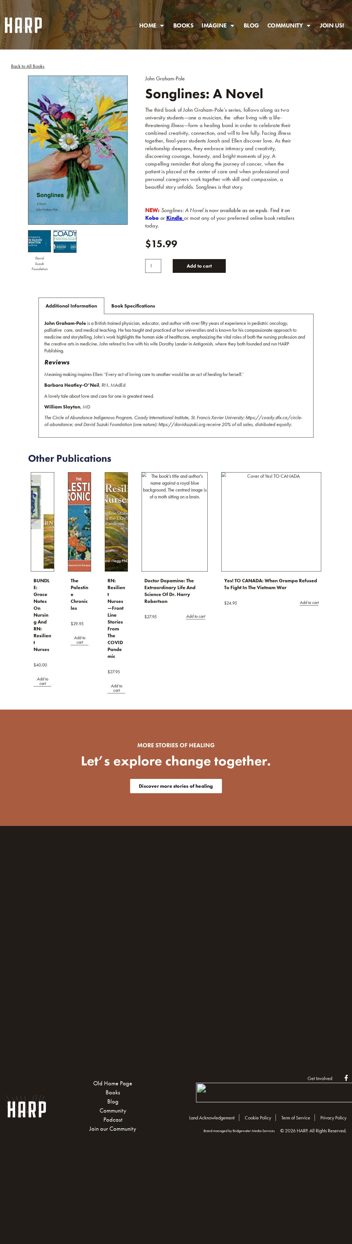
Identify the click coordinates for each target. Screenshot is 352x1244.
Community (285, 25)
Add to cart (199, 266)
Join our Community (112, 1129)
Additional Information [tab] (71, 306)
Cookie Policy (258, 1117)
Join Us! (332, 25)
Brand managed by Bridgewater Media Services (239, 1130)
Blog (251, 25)
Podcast (112, 1120)
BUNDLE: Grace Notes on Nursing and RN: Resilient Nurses (42, 614)
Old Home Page (112, 1083)
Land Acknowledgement (212, 1117)
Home (147, 25)
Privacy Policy (333, 1117)
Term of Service (295, 1117)
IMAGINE (214, 25)
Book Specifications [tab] (133, 306)
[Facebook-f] (346, 1078)
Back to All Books (27, 66)
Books (183, 25)
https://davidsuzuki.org (181, 424)
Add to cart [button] (42, 681)
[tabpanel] (176, 376)
